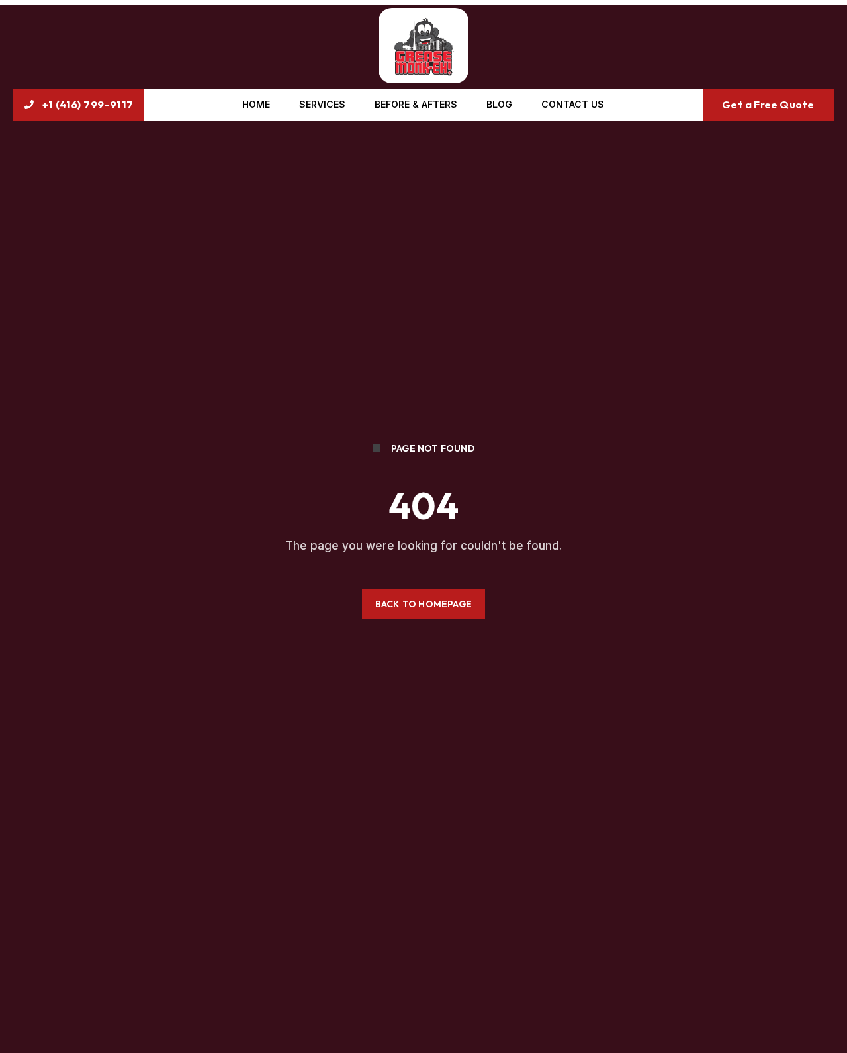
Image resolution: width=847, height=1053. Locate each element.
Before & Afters (416, 104)
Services (322, 104)
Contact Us (572, 104)
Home (256, 104)
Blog (499, 104)
